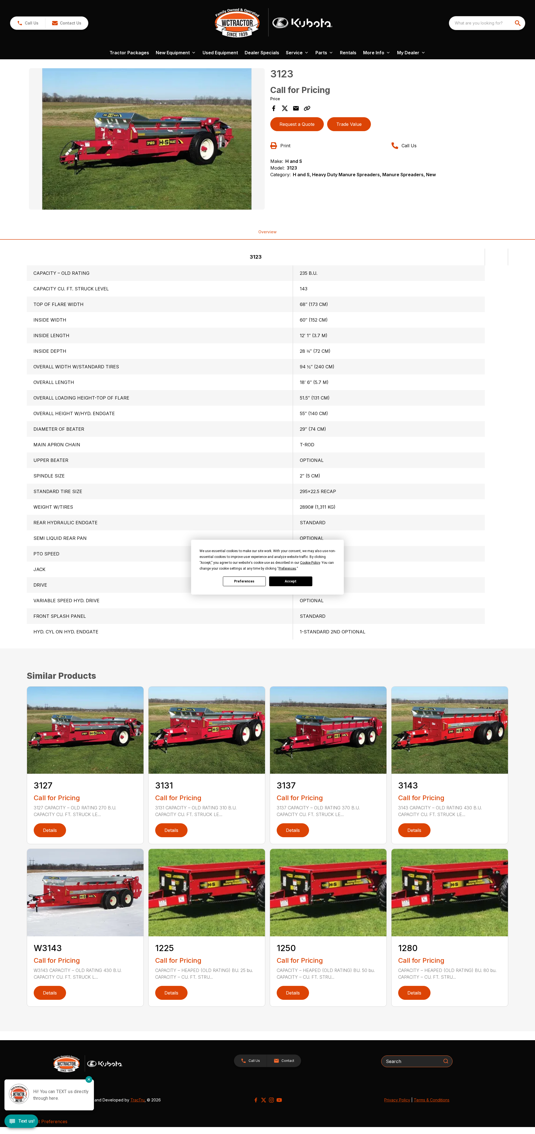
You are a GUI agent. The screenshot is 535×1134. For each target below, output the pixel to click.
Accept (290, 581)
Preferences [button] (287, 568)
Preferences (244, 581)
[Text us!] (21, 1121)
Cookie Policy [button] (310, 562)
